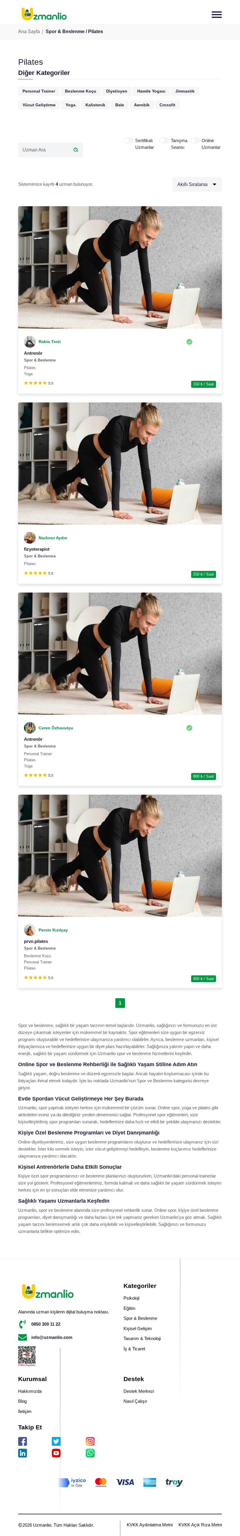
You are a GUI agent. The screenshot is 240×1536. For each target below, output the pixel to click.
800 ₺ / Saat (203, 776)
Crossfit (167, 105)
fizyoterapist (36, 549)
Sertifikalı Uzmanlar (144, 144)
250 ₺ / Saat (203, 574)
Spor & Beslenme (140, 1318)
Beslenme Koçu (80, 91)
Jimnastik (185, 91)
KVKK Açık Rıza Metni (200, 1524)
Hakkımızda (30, 1391)
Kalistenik (95, 105)
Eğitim (130, 1308)
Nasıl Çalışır (135, 1401)
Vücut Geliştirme (39, 105)
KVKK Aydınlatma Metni (150, 1524)
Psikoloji (131, 1298)
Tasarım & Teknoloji (142, 1338)
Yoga (71, 105)
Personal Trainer (39, 91)
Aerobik (142, 105)
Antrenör (33, 353)
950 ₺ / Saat (203, 979)
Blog (22, 1401)
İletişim (25, 1411)
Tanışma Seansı (179, 144)
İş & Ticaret (134, 1348)
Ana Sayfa (29, 31)
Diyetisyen (116, 91)
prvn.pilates (36, 941)
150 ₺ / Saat (203, 384)
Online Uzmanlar (211, 144)
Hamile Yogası (151, 91)
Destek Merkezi (139, 1391)
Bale (119, 105)
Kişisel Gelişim (138, 1328)
